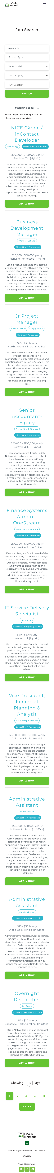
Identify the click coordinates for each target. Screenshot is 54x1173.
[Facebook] (32, 1169)
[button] (27, 1143)
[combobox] (27, 57)
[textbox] (23, 57)
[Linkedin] (21, 1169)
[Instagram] (27, 1169)
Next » (27, 1106)
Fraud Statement (26, 1164)
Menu (44, 3)
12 (44, 1096)
